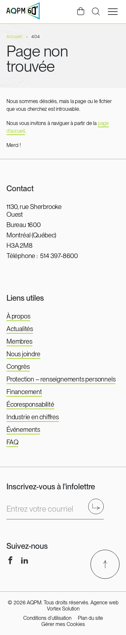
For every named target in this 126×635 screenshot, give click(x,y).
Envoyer (98, 506)
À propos (18, 316)
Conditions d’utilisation (47, 618)
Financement (24, 392)
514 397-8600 (59, 256)
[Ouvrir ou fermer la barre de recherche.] (96, 12)
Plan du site (90, 618)
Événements (23, 429)
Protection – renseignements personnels (60, 379)
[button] (113, 11)
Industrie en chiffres (32, 417)
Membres (19, 341)
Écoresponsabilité (30, 404)
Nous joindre (23, 354)
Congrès (18, 366)
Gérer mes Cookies (63, 624)
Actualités (19, 329)
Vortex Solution (63, 609)
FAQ (12, 442)
